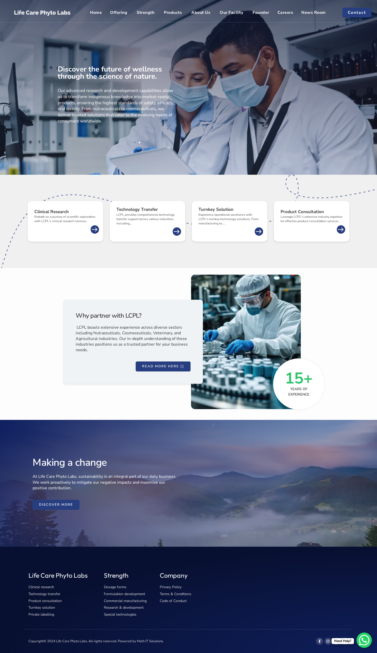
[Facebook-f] (319, 641)
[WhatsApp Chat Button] (364, 640)
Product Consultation (302, 212)
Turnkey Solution (216, 209)
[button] (135, 142)
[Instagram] (328, 641)
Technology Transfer (137, 209)
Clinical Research (51, 212)
